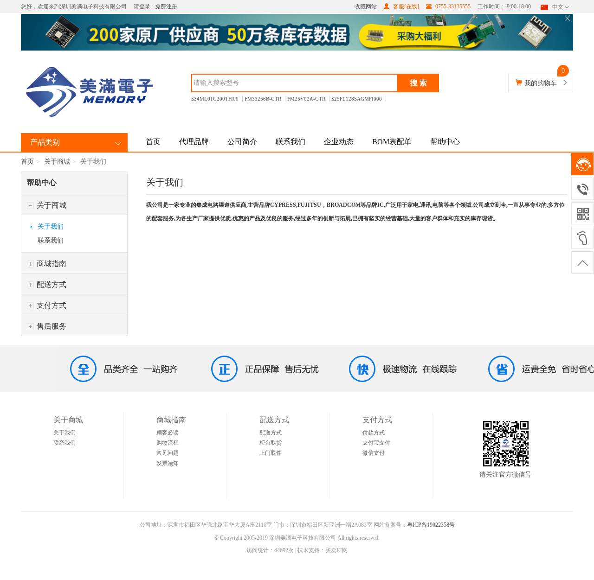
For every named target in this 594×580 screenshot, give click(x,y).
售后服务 (50, 326)
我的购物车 (540, 83)
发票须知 (167, 463)
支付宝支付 (376, 443)
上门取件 (270, 453)
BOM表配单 (392, 142)
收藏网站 (366, 6)
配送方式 (50, 284)
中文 (557, 7)
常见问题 (167, 453)
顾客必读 (167, 432)
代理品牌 (194, 142)
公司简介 (242, 142)
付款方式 (373, 432)
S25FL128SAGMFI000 (356, 99)
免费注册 (166, 6)
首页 (153, 142)
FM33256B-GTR (263, 99)
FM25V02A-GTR (306, 99)
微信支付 (373, 453)
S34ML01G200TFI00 (215, 99)
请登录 (142, 6)
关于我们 (51, 226)
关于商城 (57, 161)
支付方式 (50, 305)
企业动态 (339, 142)
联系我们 (290, 142)
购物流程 (167, 443)
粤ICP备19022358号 (431, 525)
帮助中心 (445, 142)
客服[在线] (405, 6)
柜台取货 (270, 443)
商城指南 (50, 264)
